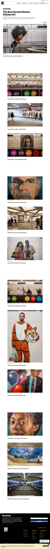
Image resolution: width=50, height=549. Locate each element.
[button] (19, 3)
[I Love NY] (40, 543)
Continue (39, 521)
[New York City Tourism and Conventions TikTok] (42, 527)
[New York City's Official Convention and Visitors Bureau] (36, 543)
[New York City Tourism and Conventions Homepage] (6, 529)
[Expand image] (45, 25)
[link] (26, 532)
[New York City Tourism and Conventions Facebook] (40, 527)
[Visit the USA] (44, 543)
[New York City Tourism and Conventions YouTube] (43, 527)
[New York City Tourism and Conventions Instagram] (38, 527)
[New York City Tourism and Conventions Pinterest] (45, 527)
